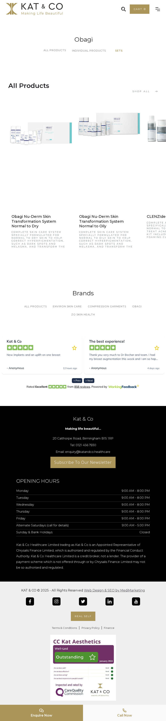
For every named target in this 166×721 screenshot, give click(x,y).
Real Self (83, 616)
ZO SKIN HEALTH (83, 314)
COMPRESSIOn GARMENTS (107, 306)
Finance (108, 627)
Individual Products (89, 50)
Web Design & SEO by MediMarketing (114, 590)
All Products (55, 50)
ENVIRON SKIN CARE (67, 306)
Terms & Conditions (64, 627)
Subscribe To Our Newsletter (83, 462)
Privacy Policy (91, 627)
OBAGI (137, 306)
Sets (119, 50)
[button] (139, 9)
